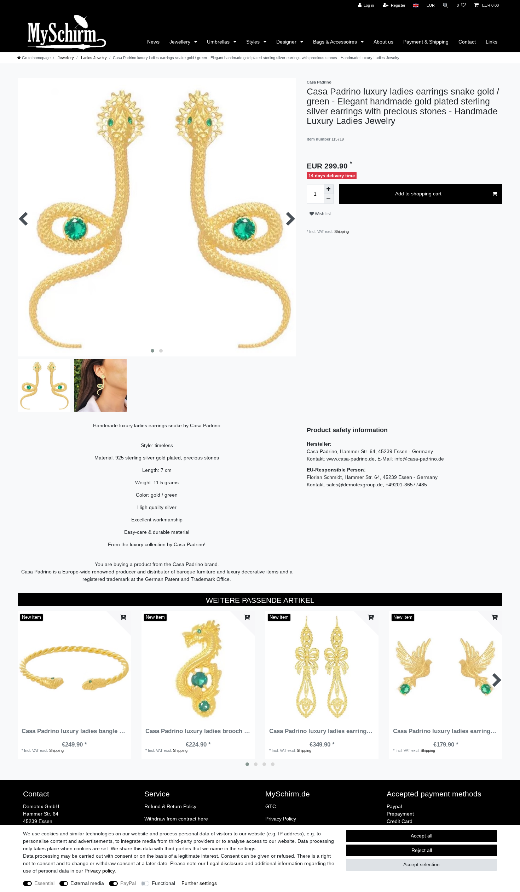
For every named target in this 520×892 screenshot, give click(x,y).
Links (491, 42)
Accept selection (421, 864)
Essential (44, 883)
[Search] (446, 5)
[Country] (415, 5)
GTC (270, 806)
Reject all (421, 850)
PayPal (128, 883)
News (13, 4)
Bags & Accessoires (335, 42)
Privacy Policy (280, 819)
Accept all (421, 836)
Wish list (322, 213)
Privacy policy (100, 871)
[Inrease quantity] (329, 189)
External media (87, 883)
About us (383, 42)
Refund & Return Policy (170, 806)
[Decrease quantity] (329, 199)
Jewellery (180, 42)
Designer (287, 42)
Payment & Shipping (426, 42)
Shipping (341, 231)
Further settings (199, 883)
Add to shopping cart (418, 193)
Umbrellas (219, 42)
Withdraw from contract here (176, 819)
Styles (253, 42)
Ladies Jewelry (93, 58)
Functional (163, 883)
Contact (467, 42)
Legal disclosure (225, 863)
